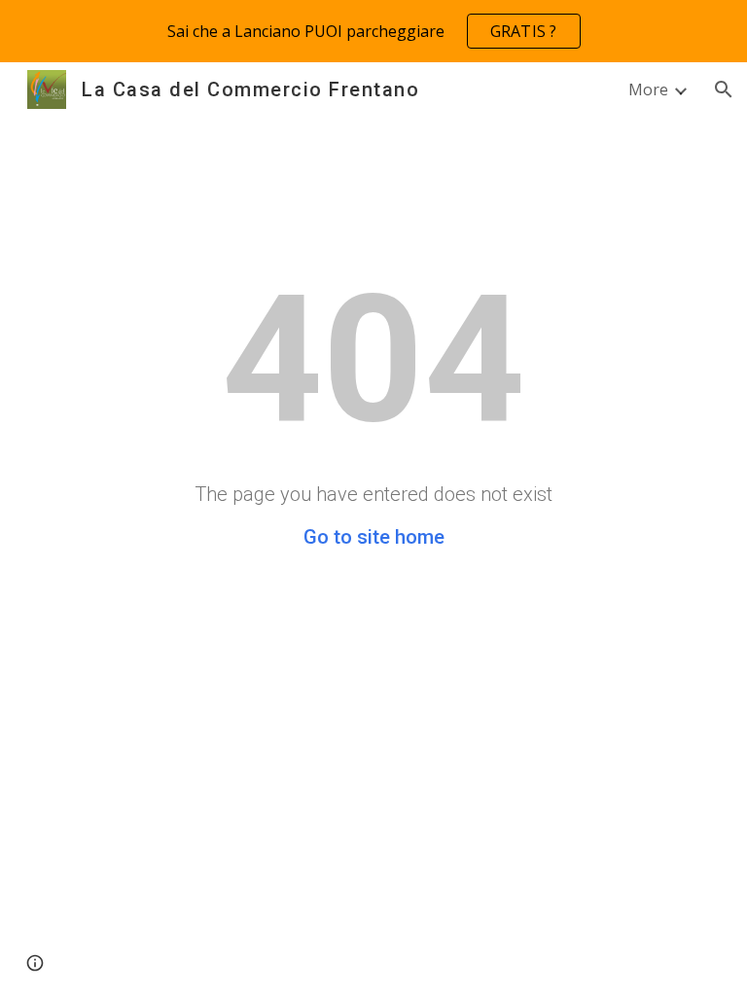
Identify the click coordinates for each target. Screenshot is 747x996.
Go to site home (374, 537)
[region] (373, 31)
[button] (723, 89)
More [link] (648, 89)
